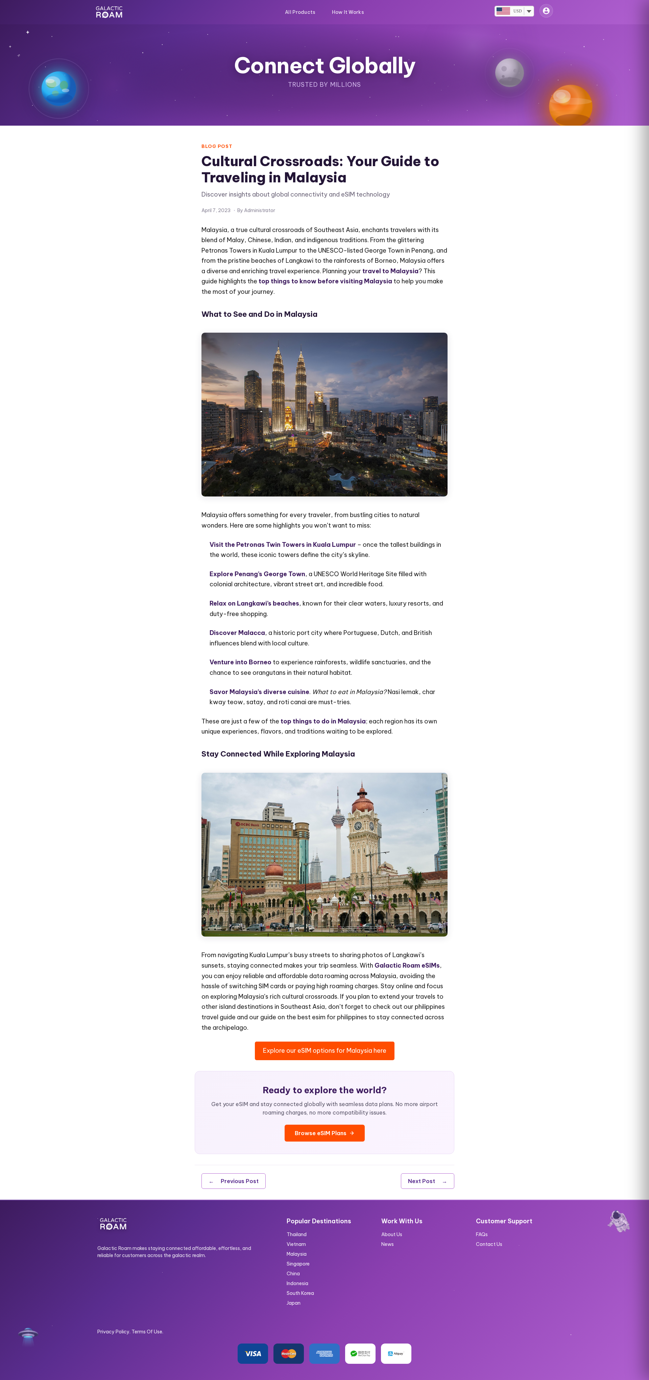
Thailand (297, 1234)
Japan (294, 1303)
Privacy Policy (113, 1332)
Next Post (427, 1181)
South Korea (300, 1293)
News (387, 1244)
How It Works (348, 12)
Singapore (298, 1264)
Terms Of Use (146, 1332)
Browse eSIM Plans (320, 1133)
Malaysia (297, 1254)
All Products (300, 12)
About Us (391, 1234)
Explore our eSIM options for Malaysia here (324, 1050)
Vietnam (296, 1244)
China (293, 1274)
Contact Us (489, 1244)
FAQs (482, 1234)
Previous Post (234, 1181)
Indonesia (297, 1283)
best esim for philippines (332, 1017)
